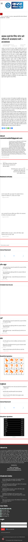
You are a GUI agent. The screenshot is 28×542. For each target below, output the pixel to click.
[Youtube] (14, 538)
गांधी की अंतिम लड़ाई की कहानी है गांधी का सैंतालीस (12, 391)
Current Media (6, 537)
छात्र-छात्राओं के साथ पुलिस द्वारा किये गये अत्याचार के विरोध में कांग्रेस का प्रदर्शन (14, 273)
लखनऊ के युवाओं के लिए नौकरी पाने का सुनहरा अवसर (13, 395)
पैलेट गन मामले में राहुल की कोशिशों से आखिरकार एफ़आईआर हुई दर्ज (14, 500)
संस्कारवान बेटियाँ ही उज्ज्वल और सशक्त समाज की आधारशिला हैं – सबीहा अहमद (15, 387)
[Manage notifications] (3, 539)
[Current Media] (14, 5)
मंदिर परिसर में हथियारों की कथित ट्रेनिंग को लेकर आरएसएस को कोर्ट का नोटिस (10, 164)
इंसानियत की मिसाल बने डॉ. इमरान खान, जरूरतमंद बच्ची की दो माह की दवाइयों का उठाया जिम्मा (12, 495)
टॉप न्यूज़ (7, 45)
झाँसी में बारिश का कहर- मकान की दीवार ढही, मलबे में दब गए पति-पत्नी (14, 277)
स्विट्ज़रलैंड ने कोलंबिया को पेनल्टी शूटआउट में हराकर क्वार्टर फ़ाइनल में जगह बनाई (14, 345)
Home (2, 16)
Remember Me (10, 529)
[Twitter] (13, 538)
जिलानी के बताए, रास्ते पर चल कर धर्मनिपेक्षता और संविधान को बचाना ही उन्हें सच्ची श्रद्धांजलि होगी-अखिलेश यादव (18, 170)
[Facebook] (12, 538)
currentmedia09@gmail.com (8, 44)
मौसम (14, 437)
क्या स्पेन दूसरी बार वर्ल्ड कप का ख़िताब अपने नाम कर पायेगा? (14, 341)
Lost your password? (5, 532)
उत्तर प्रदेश (11, 16)
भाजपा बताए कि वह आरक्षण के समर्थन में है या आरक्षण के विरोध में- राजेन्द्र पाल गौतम (14, 268)
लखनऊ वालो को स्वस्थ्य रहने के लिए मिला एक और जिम (13, 349)
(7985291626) (22, 537)
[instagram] (15, 538)
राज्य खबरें (6, 16)
